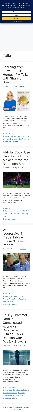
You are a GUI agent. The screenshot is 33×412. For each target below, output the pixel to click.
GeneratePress (16, 409)
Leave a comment (11, 142)
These (11, 299)
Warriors (6, 302)
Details (25, 390)
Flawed (19, 136)
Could (22, 211)
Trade (16, 299)
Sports (7, 133)
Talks (19, 139)
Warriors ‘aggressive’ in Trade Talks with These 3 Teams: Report (15, 237)
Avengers (8, 390)
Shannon (13, 139)
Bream (13, 136)
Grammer (21, 393)
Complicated (17, 390)
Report (16, 296)
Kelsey (5, 396)
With (11, 302)
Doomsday (7, 393)
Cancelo (16, 211)
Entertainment (10, 387)
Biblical (7, 136)
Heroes (26, 136)
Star (14, 214)
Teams (5, 299)
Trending (25, 139)
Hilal (27, 211)
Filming (14, 393)
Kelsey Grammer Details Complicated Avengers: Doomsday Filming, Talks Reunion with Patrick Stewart (15, 328)
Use (4, 216)
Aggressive (9, 296)
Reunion (11, 396)
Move (10, 214)
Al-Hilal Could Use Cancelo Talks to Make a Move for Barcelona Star (16, 158)
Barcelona (9, 211)
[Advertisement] (16, 31)
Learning (6, 139)
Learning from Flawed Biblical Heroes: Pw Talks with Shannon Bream (16, 74)
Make (5, 214)
